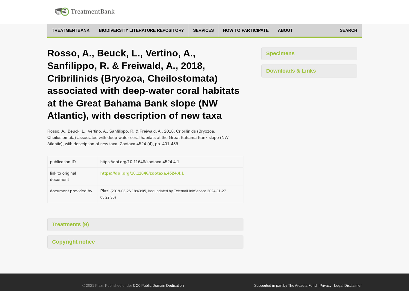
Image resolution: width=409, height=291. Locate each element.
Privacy (325, 286)
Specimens (280, 53)
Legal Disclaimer (348, 286)
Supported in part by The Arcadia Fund (285, 286)
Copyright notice (73, 242)
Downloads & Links (291, 71)
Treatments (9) (70, 224)
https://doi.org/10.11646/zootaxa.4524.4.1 (142, 173)
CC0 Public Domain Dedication (158, 286)
